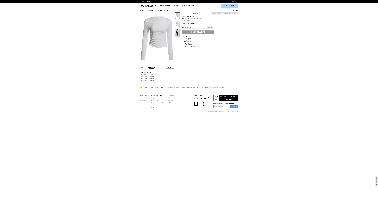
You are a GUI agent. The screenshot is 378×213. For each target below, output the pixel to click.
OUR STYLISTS (189, 6)
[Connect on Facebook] (194, 98)
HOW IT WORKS (164, 6)
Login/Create (144, 98)
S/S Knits (152, 76)
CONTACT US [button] (235, 111)
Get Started (229, 6)
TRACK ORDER (155, 105)
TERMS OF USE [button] (186, 113)
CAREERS (170, 100)
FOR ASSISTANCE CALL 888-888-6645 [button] (216, 111)
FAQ (152, 98)
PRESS (170, 102)
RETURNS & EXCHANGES (158, 102)
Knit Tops (143, 75)
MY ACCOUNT (144, 95)
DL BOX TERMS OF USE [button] (196, 113)
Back (236, 10)
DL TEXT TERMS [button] (207, 113)
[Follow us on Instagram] (198, 98)
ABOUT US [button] (228, 111)
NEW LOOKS (176, 6)
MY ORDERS (143, 100)
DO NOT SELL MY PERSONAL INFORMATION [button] (222, 113)
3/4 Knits (152, 78)
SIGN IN (234, 1)
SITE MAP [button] (236, 113)
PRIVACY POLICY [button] (178, 113)
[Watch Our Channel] (205, 98)
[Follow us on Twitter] (201, 98)
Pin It (141, 67)
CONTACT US (155, 100)
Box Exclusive (198, 32)
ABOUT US (171, 98)
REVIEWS (170, 105)
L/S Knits (152, 80)
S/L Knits (152, 75)
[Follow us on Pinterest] (208, 98)
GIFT (152, 107)
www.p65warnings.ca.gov (218, 87)
